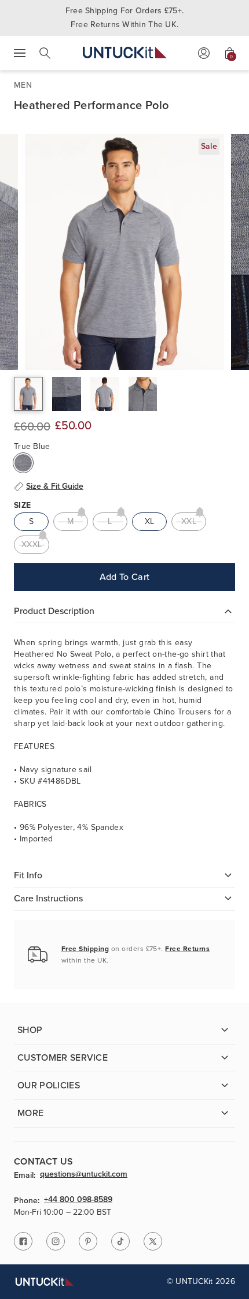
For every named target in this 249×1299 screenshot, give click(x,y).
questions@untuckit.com (83, 1175)
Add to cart (125, 576)
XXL (188, 521)
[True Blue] (23, 463)
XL (150, 521)
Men (23, 85)
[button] (28, 394)
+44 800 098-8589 (78, 1200)
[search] (45, 53)
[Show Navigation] (19, 53)
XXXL (31, 544)
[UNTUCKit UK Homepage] (125, 53)
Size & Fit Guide (54, 486)
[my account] (203, 53)
